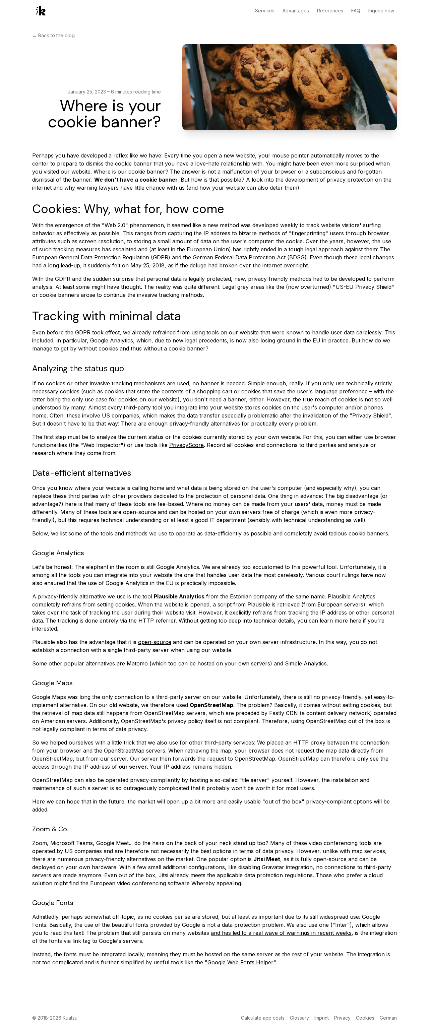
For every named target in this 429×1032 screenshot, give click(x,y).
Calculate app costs (263, 1018)
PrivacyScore (186, 445)
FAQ (355, 10)
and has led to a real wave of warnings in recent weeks (281, 932)
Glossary (299, 1018)
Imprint (321, 1018)
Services (264, 10)
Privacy (342, 1018)
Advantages (296, 10)
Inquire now (381, 10)
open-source (154, 642)
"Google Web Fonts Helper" (240, 962)
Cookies (365, 1018)
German (388, 1018)
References (330, 10)
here (355, 620)
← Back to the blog (53, 35)
